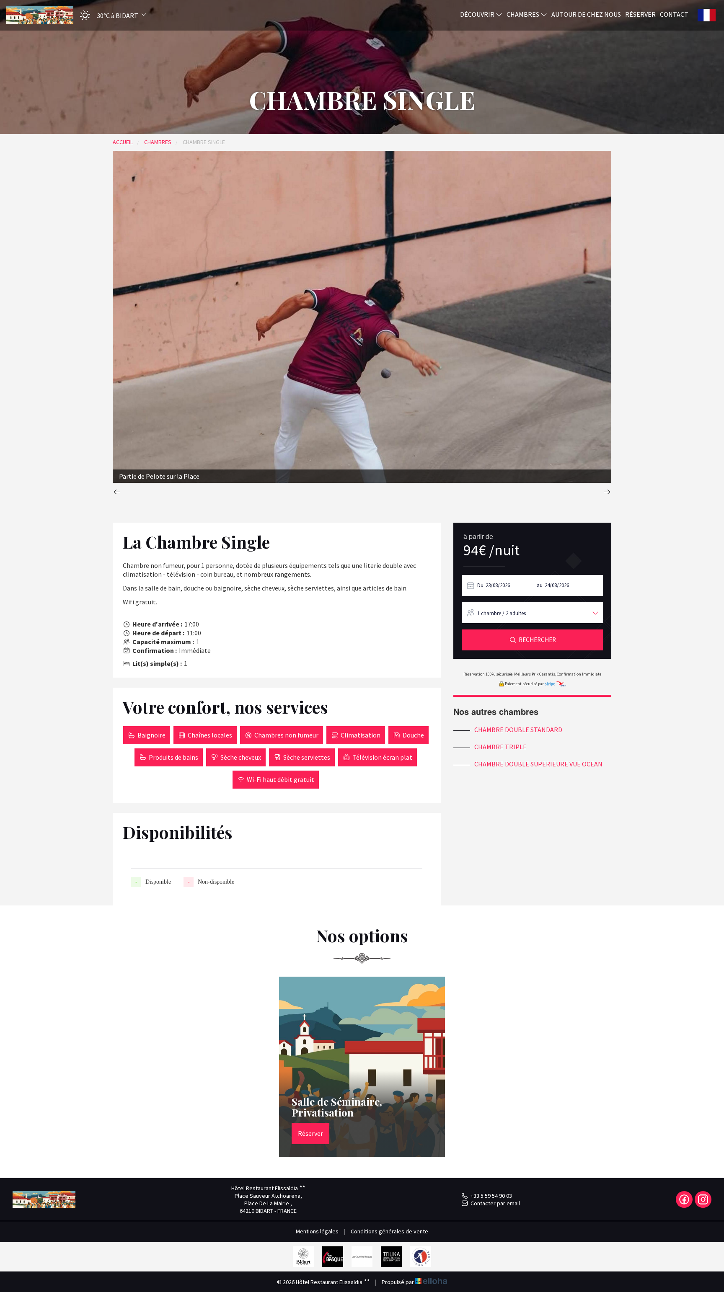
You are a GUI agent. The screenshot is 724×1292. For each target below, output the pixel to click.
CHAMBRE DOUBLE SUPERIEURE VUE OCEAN (538, 764)
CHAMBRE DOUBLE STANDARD (518, 729)
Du (480, 585)
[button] (110, 15)
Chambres (523, 14)
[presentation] (117, 493)
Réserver (640, 14)
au (540, 585)
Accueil (123, 142)
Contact (674, 14)
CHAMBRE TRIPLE (500, 747)
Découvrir (478, 14)
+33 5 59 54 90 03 (491, 1195)
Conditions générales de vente (389, 1231)
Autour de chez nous (586, 14)
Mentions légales (317, 1231)
